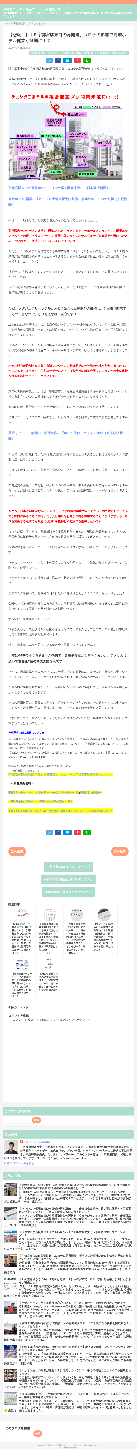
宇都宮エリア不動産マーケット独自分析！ (34, 9)
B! (67, 60)
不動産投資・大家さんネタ (112, 53)
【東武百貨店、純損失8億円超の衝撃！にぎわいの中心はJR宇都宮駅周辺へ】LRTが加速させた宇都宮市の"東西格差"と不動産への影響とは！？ (74, 1186)
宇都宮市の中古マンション (22, 792)
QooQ (74, 1448)
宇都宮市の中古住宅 (49, 792)
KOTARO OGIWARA (37, 1141)
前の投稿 (120, 851)
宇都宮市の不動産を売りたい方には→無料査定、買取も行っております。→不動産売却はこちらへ (60, 810)
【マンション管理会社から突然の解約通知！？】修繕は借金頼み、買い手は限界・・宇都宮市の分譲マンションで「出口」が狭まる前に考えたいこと (75, 1210)
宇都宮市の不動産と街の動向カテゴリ (68, 879)
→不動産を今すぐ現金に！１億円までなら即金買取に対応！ (40, 801)
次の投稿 (17, 851)
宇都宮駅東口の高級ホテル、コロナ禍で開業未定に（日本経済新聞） (59, 188)
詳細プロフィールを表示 (19, 1163)
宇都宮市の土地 (70, 792)
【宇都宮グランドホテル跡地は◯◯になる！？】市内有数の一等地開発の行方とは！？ (72, 1302)
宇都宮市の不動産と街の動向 (77, 53)
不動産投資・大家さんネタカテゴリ (68, 891)
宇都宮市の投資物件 (91, 792)
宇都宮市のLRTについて (44, 53)
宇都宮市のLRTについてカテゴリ (68, 866)
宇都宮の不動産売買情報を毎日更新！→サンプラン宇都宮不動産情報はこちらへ (60, 774)
